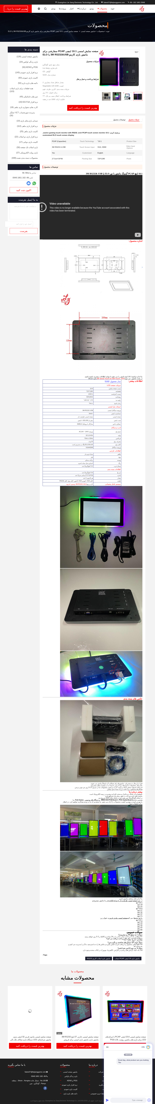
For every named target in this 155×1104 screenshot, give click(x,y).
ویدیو (92, 9)
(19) (28, 102)
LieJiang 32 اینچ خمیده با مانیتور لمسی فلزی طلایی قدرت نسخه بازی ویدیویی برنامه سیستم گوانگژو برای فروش (30, 1038)
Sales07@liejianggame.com (114, 2)
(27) (27, 153)
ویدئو (53, 9)
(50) (30, 67)
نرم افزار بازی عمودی (69, 1085)
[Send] (107, 1100)
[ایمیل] (28, 183)
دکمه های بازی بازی (70, 1094)
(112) (27, 126)
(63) (28, 78)
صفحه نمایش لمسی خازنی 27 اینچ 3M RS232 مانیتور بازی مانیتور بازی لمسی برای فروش (127, 1038)
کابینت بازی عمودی (70, 1089)
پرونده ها (62, 9)
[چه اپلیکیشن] (34, 183)
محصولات (103, 9)
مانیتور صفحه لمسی (88, 31)
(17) (28, 142)
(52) (28, 83)
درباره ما (82, 9)
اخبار (72, 9)
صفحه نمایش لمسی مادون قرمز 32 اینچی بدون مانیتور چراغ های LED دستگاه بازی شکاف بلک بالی (78, 1038)
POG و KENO (72, 1081)
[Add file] (149, 1100)
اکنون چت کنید (23, 190)
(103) (21, 89)
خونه (112, 9)
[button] (143, 1015)
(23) (28, 62)
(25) (29, 131)
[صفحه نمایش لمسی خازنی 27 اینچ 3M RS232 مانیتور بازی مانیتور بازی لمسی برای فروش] (125, 1010)
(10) (27, 121)
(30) (22, 114)
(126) (27, 57)
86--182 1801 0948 (137, 2)
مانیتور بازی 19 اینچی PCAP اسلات (127, 958)
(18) (24, 107)
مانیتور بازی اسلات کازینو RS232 (98, 958)
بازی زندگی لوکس (70, 1076)
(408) (25, 158)
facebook (45, 1088)
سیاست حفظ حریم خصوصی (100, 1094)
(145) (26, 72)
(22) (26, 137)
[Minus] (107, 1047)
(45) (29, 97)
